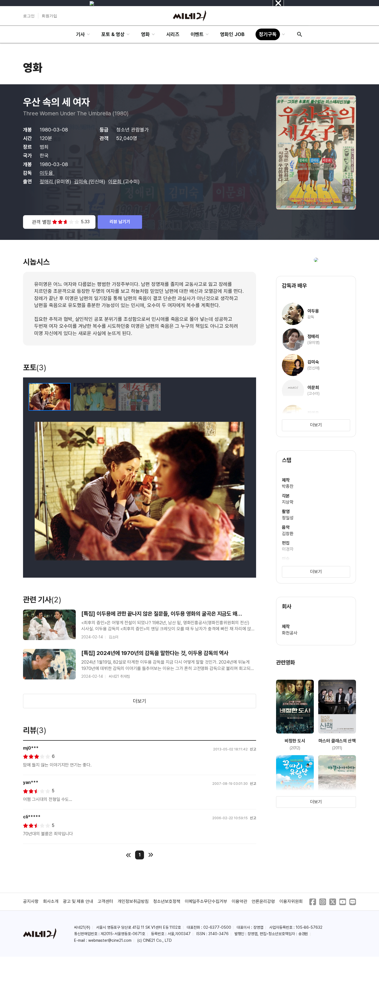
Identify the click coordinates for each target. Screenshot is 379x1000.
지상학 (288, 502)
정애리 (47, 181)
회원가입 (49, 16)
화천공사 (289, 633)
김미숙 (81, 181)
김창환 (288, 533)
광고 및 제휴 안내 (78, 901)
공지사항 (31, 901)
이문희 (115, 181)
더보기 (139, 701)
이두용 (47, 173)
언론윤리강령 (263, 901)
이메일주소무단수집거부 (206, 901)
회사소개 (51, 901)
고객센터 (105, 901)
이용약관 (239, 901)
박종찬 (288, 486)
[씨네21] (189, 16)
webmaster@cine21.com (110, 940)
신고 (253, 749)
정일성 (288, 518)
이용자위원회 (291, 901)
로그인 (29, 16)
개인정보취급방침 (133, 901)
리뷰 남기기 (120, 221)
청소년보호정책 (166, 901)
